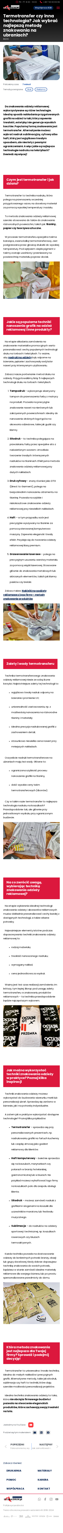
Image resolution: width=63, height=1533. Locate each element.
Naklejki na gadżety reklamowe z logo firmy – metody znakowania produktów (25, 595)
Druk (29, 90)
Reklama (41, 90)
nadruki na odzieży (20, 358)
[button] (35, 1432)
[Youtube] (30, 1424)
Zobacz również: (12, 1463)
